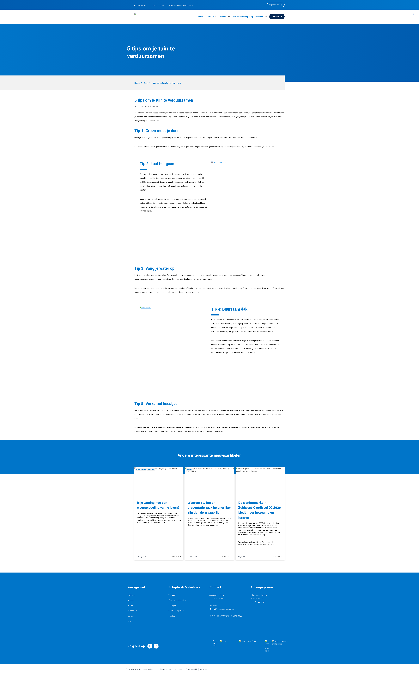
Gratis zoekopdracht (176, 610)
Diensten (210, 16)
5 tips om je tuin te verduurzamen (166, 83)
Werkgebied (136, 587)
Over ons (259, 16)
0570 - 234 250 (159, 5)
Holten (130, 605)
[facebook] (149, 646)
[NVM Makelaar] (214, 646)
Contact (275, 16)
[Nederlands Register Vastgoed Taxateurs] (267, 646)
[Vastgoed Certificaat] (250, 646)
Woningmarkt (141, 469)
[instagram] (156, 646)
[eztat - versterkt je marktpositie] (280, 646)
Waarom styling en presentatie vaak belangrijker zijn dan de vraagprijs (209, 507)
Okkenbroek (132, 610)
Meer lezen (175, 556)
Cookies (203, 669)
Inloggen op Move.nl (275, 5)
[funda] (227, 646)
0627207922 (141, 5)
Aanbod (223, 16)
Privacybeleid (191, 669)
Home (200, 16)
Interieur (190, 469)
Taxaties (171, 616)
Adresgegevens (262, 587)
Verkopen (172, 595)
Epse (129, 621)
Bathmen (131, 595)
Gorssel (130, 616)
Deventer (131, 600)
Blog (146, 83)
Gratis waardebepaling (243, 16)
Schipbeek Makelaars (184, 587)
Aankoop (151, 469)
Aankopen (172, 605)
